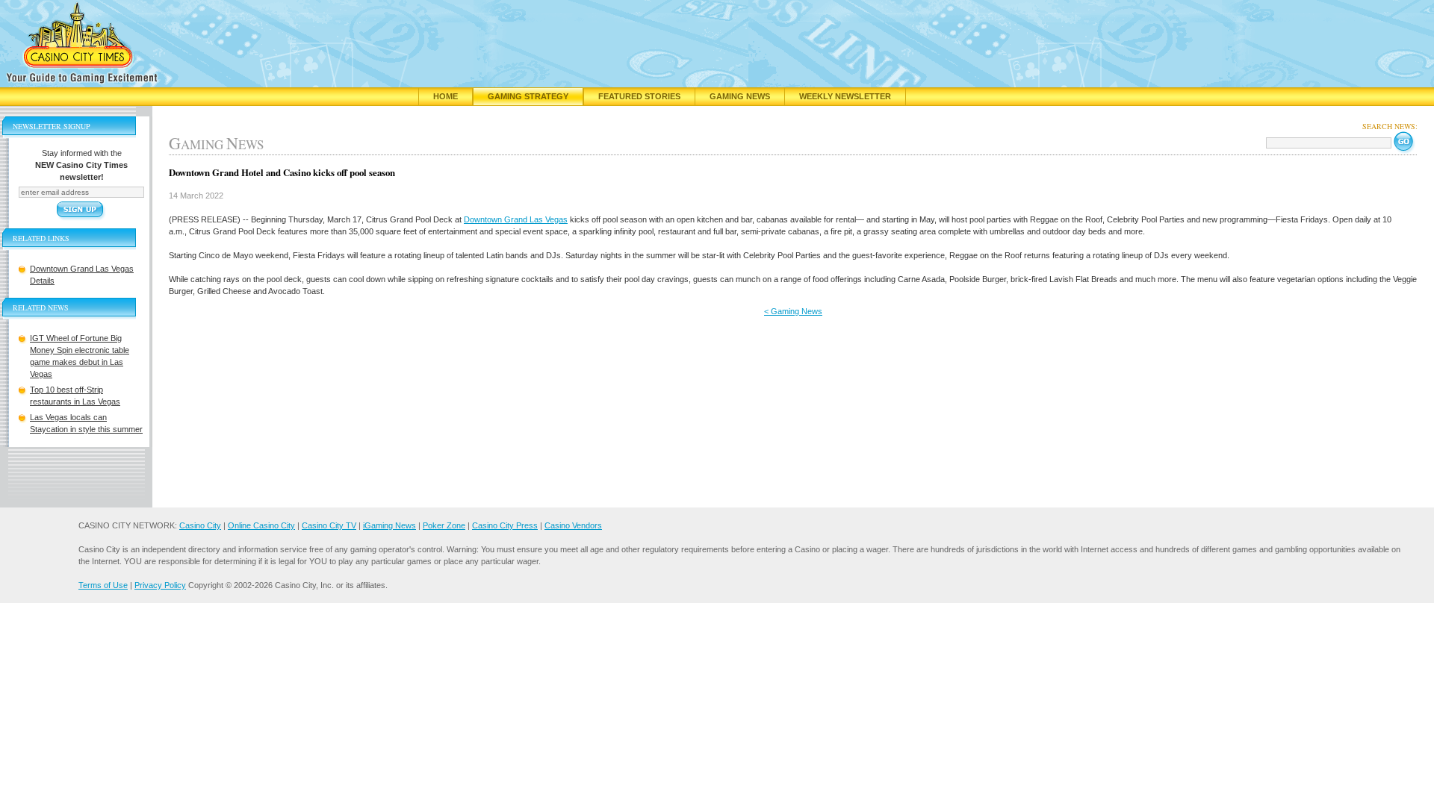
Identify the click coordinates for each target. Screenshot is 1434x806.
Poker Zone (444, 525)
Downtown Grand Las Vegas (516, 219)
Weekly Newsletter (845, 96)
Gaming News (740, 96)
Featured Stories (639, 96)
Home (445, 96)
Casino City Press (505, 525)
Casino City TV (329, 525)
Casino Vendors (573, 525)
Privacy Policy (160, 585)
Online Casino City (261, 525)
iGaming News (389, 525)
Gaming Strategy (528, 96)
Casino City (200, 525)
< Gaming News (793, 311)
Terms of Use (103, 585)
